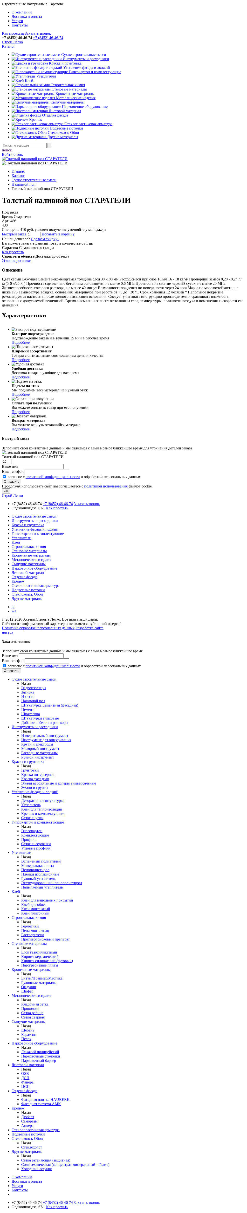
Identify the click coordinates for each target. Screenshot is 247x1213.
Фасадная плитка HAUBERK (45, 1099)
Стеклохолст (31, 1147)
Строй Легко (12, 42)
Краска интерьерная (37, 774)
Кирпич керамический (40, 956)
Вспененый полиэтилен (41, 861)
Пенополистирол (35, 870)
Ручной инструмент (37, 757)
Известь (27, 696)
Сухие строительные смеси (83, 54)
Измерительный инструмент (44, 735)
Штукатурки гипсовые (40, 718)
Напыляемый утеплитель (42, 887)
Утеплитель (31, 805)
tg (13, 607)
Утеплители (45, 76)
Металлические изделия (75, 98)
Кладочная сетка (34, 1004)
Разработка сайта (89, 628)
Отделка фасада (54, 115)
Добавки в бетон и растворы (44, 722)
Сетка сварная (33, 1017)
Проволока (30, 1008)
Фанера (27, 1082)
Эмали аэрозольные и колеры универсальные (58, 783)
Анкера (27, 1125)
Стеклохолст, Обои (63, 132)
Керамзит (29, 1034)
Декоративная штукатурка (42, 800)
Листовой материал (64, 111)
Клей (28, 80)
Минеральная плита (37, 865)
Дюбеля (27, 1117)
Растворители (32, 935)
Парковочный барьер (38, 1060)
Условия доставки (16, 261)
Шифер (27, 991)
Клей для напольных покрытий (47, 900)
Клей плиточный (35, 913)
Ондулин (28, 987)
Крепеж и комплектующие (43, 813)
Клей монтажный (35, 909)
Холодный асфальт (36, 1169)
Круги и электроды (37, 744)
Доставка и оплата (27, 16)
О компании (22, 12)
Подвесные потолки (66, 128)
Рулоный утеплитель (38, 878)
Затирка (27, 692)
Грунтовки (30, 770)
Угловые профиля (35, 848)
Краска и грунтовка (65, 63)
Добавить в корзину (58, 234)
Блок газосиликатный (39, 952)
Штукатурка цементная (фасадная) (49, 705)
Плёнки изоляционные (40, 874)
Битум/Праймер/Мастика (41, 978)
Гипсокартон (31, 831)
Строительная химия (67, 85)
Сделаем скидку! (45, 239)
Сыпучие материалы (66, 102)
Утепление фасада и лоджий (86, 67)
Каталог (8, 46)
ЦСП (25, 1086)
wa (14, 611)
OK (6, 491)
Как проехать (13, 33)
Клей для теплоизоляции (41, 809)
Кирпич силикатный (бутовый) (47, 961)
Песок (26, 1039)
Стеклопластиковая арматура (87, 124)
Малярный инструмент (40, 748)
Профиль (28, 839)
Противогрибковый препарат (45, 939)
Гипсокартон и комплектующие (94, 72)
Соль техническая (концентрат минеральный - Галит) (65, 1164)
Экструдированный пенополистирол (51, 883)
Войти (7, 154)
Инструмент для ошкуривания (46, 740)
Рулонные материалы (38, 982)
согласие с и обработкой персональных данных (74, 477)
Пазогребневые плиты (39, 965)
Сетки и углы (32, 818)
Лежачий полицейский (40, 1052)
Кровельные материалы (75, 93)
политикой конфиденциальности (53, 477)
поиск (7, 150)
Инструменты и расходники (85, 59)
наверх (7, 632)
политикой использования (106, 486)
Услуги (17, 21)
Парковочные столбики (40, 1056)
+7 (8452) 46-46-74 (48, 38)
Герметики (30, 926)
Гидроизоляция (33, 688)
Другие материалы (62, 137)
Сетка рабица (32, 1013)
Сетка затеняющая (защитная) (45, 1160)
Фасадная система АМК (41, 1104)
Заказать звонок (38, 33)
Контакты (20, 25)
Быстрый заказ (14, 234)
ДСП (25, 1078)
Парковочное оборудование (84, 106)
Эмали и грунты (34, 787)
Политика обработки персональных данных (38, 628)
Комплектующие (35, 835)
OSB (25, 1073)
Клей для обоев (34, 904)
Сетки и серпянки (36, 844)
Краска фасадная (35, 779)
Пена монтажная (35, 930)
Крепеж (35, 119)
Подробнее (21, 342)
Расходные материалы (39, 753)
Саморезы (29, 1121)
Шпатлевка (30, 714)
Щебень (27, 1030)
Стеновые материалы (69, 89)
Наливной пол (33, 701)
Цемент (27, 709)
